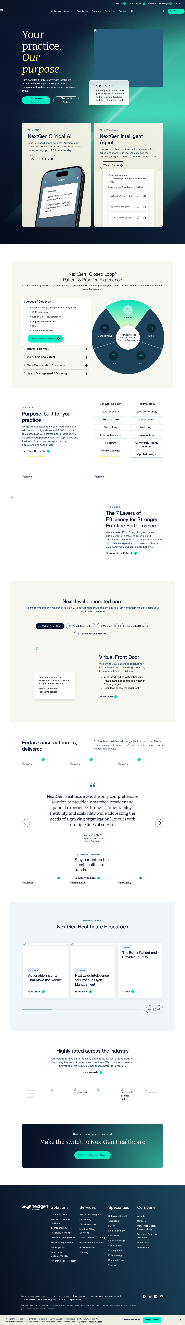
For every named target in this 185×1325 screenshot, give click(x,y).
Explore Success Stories (41, 878)
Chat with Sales (66, 100)
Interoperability (59, 1228)
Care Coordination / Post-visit (45, 365)
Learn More (106, 696)
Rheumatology (146, 404)
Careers (141, 1221)
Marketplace (57, 1247)
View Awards (90, 1072)
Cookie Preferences (131, 1320)
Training (83, 1252)
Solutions (56, 11)
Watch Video (130, 878)
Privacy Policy (59, 1300)
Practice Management (63, 1238)
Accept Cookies (152, 1320)
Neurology (146, 427)
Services (68, 11)
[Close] (180, 1319)
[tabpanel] (92, 676)
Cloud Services (87, 1224)
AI (132, 11)
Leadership (143, 1242)
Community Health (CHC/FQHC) (146, 445)
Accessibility (80, 1296)
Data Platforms (59, 1214)
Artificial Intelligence (90, 1214)
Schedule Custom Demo (92, 1155)
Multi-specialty (110, 411)
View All (112, 1265)
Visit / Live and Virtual (39, 357)
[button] (163, 11)
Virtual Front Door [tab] (51, 626)
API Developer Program (63, 1261)
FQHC (111, 1226)
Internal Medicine (110, 435)
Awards (141, 1216)
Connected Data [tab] (135, 626)
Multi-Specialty (117, 1231)
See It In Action (40, 159)
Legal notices (75, 1300)
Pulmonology (146, 435)
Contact (123, 11)
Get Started (175, 11)
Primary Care (110, 419)
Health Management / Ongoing (45, 373)
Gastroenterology (146, 411)
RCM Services (87, 1247)
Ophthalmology (116, 1240)
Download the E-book (119, 553)
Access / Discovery (37, 301)
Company (96, 11)
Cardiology (110, 427)
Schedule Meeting (36, 100)
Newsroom (143, 1247)
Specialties (82, 11)
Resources (110, 11)
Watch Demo (111, 165)
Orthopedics (146, 419)
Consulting (85, 1219)
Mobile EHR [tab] (109, 626)
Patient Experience (61, 1233)
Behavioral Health (110, 404)
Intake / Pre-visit (36, 348)
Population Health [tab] (82, 626)
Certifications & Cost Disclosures (104, 1296)
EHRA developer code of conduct (35, 1300)
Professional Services (91, 1242)
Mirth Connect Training (92, 1238)
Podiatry (110, 443)
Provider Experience (62, 1242)
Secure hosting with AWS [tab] (94, 634)
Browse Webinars (85, 878)
